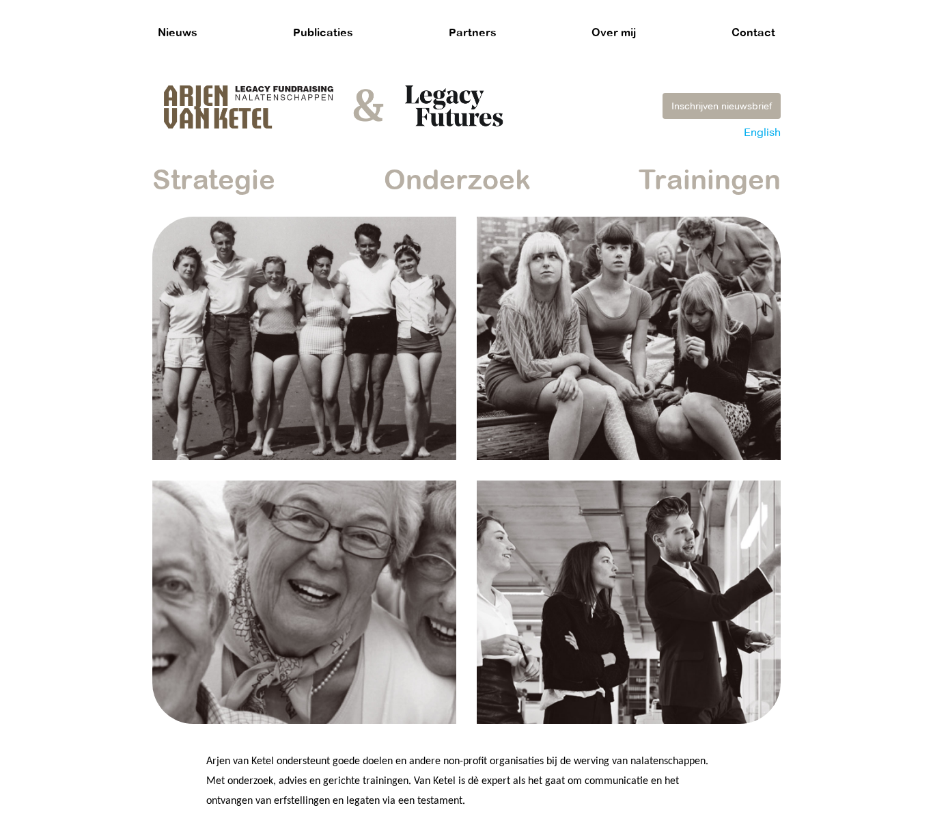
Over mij (613, 32)
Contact (753, 32)
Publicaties (323, 32)
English (762, 132)
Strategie (213, 179)
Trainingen (710, 179)
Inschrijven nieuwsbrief (721, 105)
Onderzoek (457, 179)
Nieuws (177, 32)
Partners (473, 32)
